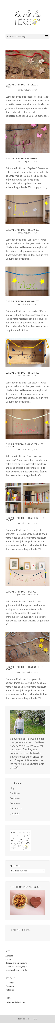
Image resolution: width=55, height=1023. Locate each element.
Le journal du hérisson (15, 1002)
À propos (9, 955)
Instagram (10, 990)
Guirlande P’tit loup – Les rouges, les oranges (25, 519)
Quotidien (15, 813)
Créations (15, 803)
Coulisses (15, 798)
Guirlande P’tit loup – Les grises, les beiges (24, 668)
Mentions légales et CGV (16, 970)
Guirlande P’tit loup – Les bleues (22, 372)
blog (12, 788)
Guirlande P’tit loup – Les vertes (22, 301)
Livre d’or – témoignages (16, 966)
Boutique (15, 793)
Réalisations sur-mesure (16, 963)
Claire (23, 90)
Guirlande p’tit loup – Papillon (21, 158)
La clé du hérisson (20, 930)
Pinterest (10, 986)
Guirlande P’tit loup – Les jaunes (22, 229)
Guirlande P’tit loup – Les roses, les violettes (24, 445)
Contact (9, 959)
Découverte (16, 808)
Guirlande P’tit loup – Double (21, 591)
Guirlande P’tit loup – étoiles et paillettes (22, 85)
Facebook (10, 982)
